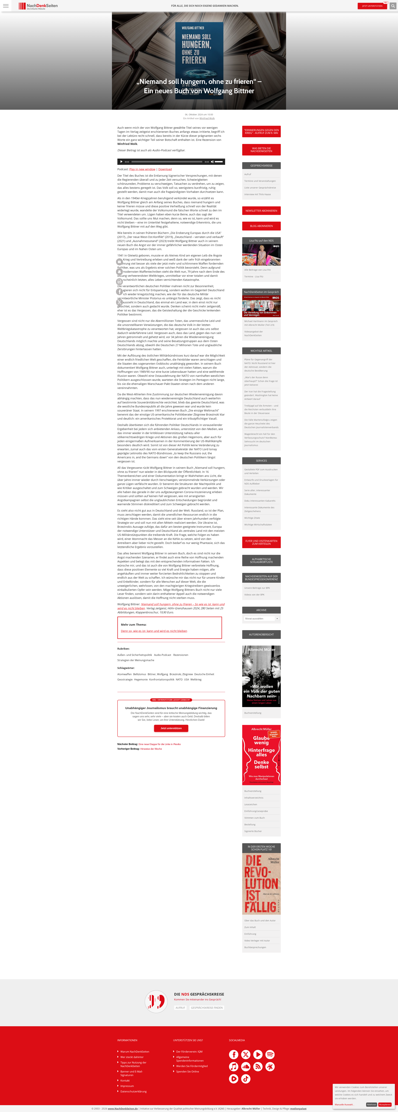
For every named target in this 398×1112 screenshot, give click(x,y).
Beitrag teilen (119, 261)
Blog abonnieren (261, 226)
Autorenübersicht (261, 634)
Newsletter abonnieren (261, 210)
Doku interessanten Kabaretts (259, 500)
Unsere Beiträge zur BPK (257, 587)
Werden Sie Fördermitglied (192, 1066)
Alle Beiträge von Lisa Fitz (257, 269)
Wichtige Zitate (252, 517)
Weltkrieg (195, 679)
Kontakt (125, 1080)
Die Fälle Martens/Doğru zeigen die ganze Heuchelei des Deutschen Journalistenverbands (261, 423)
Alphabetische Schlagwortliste (261, 560)
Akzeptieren (385, 1104)
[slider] (219, 161)
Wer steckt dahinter (132, 1057)
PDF (119, 281)
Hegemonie (141, 679)
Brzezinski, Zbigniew (181, 674)
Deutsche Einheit (204, 674)
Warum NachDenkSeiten (134, 1051)
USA (186, 679)
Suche (393, 5)
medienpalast (298, 1108)
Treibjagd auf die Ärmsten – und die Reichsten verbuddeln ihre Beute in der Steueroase (261, 409)
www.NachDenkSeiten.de (123, 1108)
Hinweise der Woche (151, 748)
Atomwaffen (124, 674)
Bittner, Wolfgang (158, 674)
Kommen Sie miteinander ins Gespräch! (197, 999)
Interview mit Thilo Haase (257, 194)
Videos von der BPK (254, 594)
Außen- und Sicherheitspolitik (134, 655)
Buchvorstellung (252, 712)
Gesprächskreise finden (207, 1007)
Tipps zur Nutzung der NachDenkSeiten (133, 1064)
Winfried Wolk (207, 118)
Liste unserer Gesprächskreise (260, 187)
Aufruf (247, 174)
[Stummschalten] (212, 161)
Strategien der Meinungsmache (135, 660)
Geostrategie (125, 679)
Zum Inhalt (250, 927)
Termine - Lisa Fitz (253, 276)
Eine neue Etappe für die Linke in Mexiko (160, 744)
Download (165, 169)
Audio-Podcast (162, 655)
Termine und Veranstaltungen (260, 180)
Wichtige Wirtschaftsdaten (258, 524)
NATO (179, 679)
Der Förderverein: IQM (189, 1051)
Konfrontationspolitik (161, 679)
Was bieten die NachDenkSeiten (261, 150)
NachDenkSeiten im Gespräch (261, 292)
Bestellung (249, 824)
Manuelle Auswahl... (344, 1104)
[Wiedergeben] (121, 161)
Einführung (250, 933)
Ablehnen (371, 1104)
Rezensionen (180, 655)
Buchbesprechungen (255, 947)
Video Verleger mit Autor (257, 940)
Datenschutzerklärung (133, 1091)
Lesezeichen (250, 804)
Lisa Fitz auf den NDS (261, 240)
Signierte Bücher (253, 831)
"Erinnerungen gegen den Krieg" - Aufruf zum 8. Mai (261, 131)
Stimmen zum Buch (254, 817)
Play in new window (142, 169)
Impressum (127, 1086)
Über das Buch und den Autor (260, 920)
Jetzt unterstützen (374, 5)
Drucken (119, 271)
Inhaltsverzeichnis (253, 797)
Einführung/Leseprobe (256, 811)
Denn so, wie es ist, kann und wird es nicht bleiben (154, 631)
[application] (171, 162)
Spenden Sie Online (187, 1071)
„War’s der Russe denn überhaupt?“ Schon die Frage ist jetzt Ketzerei (261, 381)
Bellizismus (139, 674)
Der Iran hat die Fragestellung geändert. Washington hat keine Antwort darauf (261, 395)
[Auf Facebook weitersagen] (119, 294)
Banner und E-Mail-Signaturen (131, 1073)
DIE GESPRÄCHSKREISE (199, 994)
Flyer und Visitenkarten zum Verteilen (261, 542)
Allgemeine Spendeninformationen (190, 1058)
